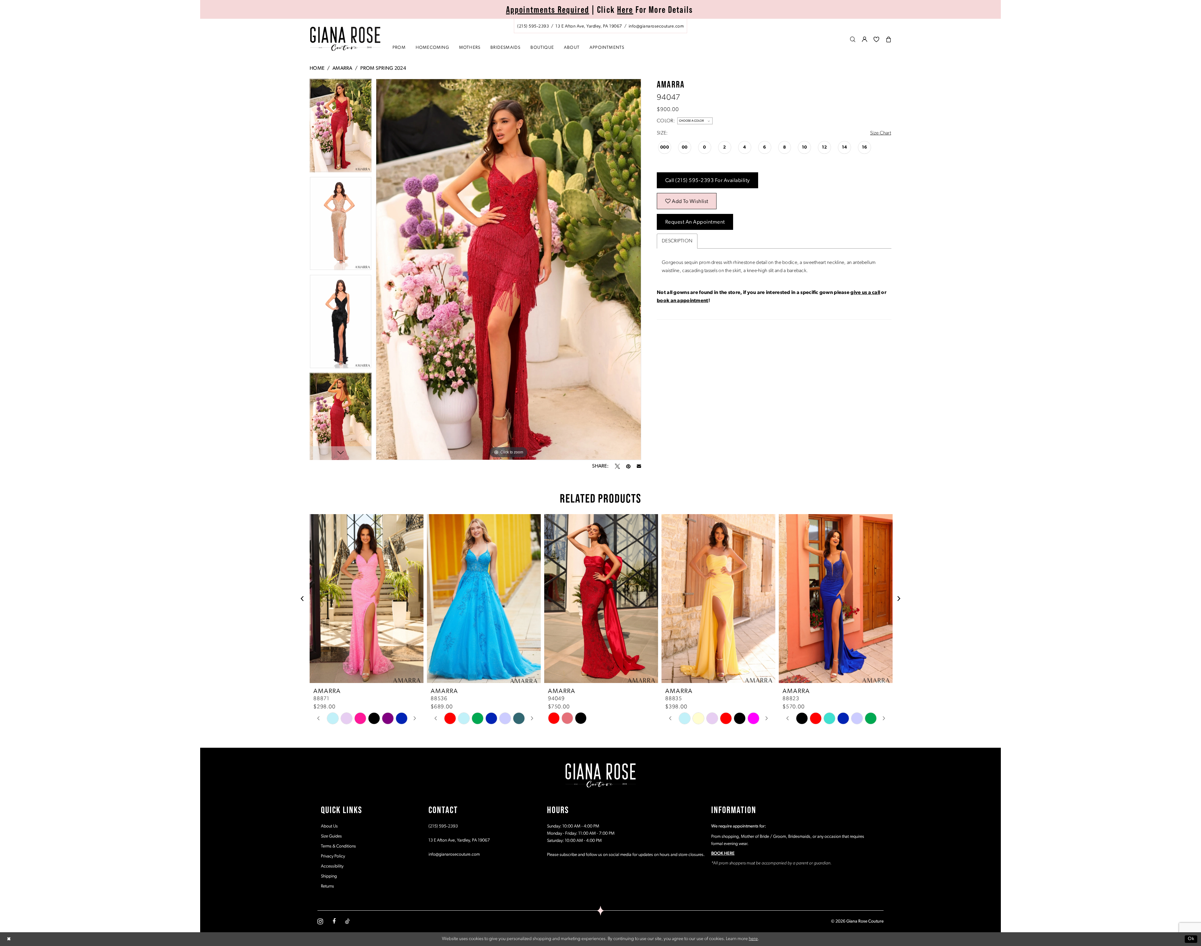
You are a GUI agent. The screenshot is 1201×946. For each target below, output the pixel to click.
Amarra (342, 68)
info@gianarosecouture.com (454, 854)
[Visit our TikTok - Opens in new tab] (347, 921)
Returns (327, 886)
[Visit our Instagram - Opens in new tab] (320, 921)
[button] (865, 39)
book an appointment (682, 300)
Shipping (329, 876)
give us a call (865, 292)
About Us (329, 826)
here (753, 939)
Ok (1191, 939)
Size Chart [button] (880, 133)
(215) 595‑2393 (443, 826)
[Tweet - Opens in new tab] (617, 466)
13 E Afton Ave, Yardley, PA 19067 (459, 840)
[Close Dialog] (9, 938)
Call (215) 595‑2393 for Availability (707, 180)
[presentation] (366, 598)
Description (677, 241)
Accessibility (332, 866)
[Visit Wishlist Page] (876, 39)
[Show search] (853, 39)
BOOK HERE (723, 853)
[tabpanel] (341, 128)
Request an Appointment (695, 222)
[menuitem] (600, 26)
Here (625, 9)
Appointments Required (547, 9)
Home (317, 68)
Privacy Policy (333, 856)
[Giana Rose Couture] (345, 39)
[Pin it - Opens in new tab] (628, 466)
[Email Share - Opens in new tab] (639, 466)
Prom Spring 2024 (383, 68)
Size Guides (331, 836)
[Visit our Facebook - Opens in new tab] (334, 921)
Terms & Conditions (338, 846)
